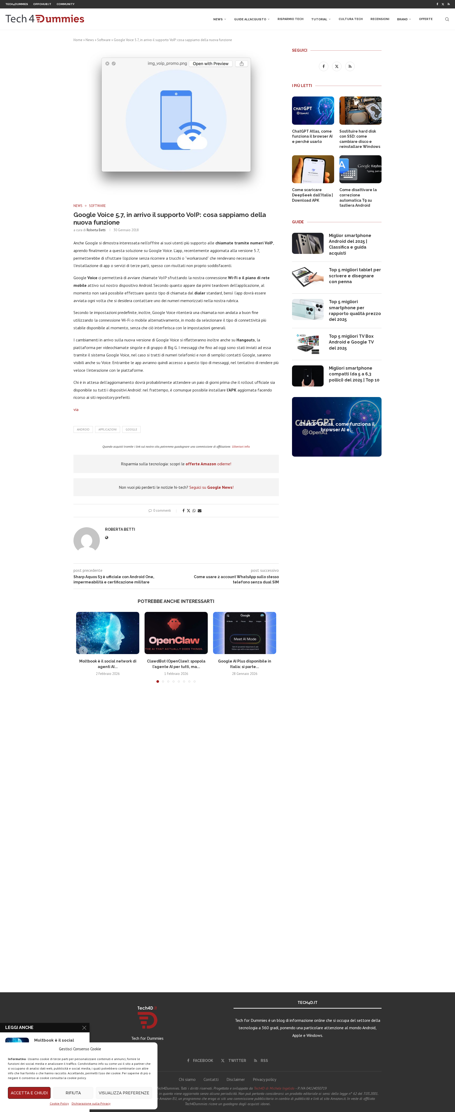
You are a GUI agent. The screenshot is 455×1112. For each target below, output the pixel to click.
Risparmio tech (290, 19)
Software (104, 40)
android (83, 429)
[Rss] (449, 4)
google (131, 429)
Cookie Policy (59, 1103)
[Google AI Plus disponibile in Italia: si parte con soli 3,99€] (244, 633)
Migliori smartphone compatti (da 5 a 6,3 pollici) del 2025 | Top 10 (354, 374)
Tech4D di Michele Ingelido (274, 1088)
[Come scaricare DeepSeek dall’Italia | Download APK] (313, 169)
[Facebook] (437, 4)
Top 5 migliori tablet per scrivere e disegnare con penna (355, 275)
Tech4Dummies (16, 4)
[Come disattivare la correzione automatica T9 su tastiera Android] (360, 169)
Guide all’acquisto (250, 19)
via (75, 409)
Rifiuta (73, 1093)
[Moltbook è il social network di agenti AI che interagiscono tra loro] (107, 633)
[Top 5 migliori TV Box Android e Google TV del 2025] (308, 344)
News (218, 19)
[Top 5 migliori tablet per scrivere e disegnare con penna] (308, 277)
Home (77, 40)
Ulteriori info (241, 446)
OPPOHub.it (42, 4)
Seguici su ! (211, 487)
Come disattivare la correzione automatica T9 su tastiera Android (358, 197)
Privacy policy (264, 1079)
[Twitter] (443, 4)
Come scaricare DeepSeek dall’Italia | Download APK (312, 195)
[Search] (447, 19)
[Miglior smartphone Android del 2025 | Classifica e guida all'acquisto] (308, 243)
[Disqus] (176, 765)
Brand (402, 19)
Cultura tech (351, 19)
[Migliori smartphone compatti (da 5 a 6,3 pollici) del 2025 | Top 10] (308, 375)
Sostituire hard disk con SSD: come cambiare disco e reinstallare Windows (359, 139)
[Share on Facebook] (183, 510)
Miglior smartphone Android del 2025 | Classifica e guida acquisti (350, 244)
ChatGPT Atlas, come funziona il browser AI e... (337, 426)
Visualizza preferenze (124, 1093)
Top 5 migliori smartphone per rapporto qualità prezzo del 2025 (355, 310)
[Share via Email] (199, 510)
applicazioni (107, 429)
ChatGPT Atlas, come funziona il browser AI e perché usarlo (312, 136)
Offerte (426, 19)
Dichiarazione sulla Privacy (91, 1103)
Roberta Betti (96, 230)
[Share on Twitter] (188, 510)
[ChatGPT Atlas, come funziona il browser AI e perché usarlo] (313, 110)
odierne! (208, 463)
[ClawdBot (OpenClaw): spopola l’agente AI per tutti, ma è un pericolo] (176, 633)
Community (66, 4)
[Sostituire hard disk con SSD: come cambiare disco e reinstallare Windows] (360, 110)
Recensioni (379, 19)
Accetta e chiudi (29, 1093)
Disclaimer (235, 1079)
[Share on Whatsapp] (194, 510)
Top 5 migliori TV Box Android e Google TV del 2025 (351, 342)
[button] (83, 650)
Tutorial (319, 19)
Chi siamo (187, 1079)
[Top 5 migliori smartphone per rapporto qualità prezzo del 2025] (308, 309)
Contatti (211, 1079)
